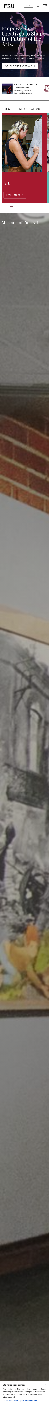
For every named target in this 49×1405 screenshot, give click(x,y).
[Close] (46, 1384)
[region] (24, 1393)
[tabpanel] (24, 158)
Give (28, 6)
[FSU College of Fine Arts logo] (6, 6)
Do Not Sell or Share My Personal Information (20, 1400)
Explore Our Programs (18, 66)
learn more (13, 195)
